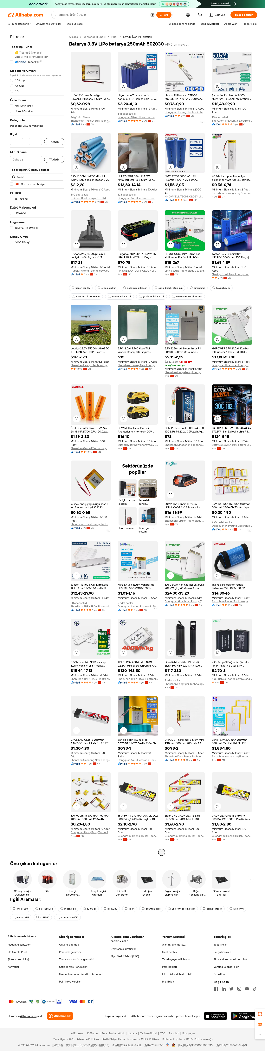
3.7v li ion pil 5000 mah (87, 296)
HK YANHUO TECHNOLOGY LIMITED (138, 270)
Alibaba (73, 36)
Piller (114, 36)
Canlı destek (169, 952)
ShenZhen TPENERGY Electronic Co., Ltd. (232, 120)
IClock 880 (22, 908)
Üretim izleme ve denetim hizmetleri (80, 974)
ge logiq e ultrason (137, 288)
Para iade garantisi (70, 952)
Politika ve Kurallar (70, 981)
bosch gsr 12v (82, 288)
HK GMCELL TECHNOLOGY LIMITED (185, 196)
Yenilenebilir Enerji (95, 36)
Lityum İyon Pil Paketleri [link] (137, 36)
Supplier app (113, 1016)
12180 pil (91, 908)
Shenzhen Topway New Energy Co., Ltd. (138, 365)
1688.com (93, 1033)
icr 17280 (112, 908)
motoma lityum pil (121, 296)
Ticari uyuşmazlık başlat (176, 959)
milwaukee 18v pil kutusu (189, 296)
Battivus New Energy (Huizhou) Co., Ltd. (232, 444)
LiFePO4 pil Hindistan (183, 908)
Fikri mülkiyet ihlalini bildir (177, 974)
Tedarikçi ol (220, 944)
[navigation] (37, 445)
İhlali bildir (168, 981)
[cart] (201, 15)
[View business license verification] (167, 1045)
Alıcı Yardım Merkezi (174, 944)
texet (131, 908)
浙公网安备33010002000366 (196, 1045)
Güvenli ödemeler (70, 944)
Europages (188, 1033)
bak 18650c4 (46, 908)
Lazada (132, 1033)
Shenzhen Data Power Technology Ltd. (185, 756)
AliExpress (77, 1033)
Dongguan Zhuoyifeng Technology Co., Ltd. (91, 832)
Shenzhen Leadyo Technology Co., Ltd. (91, 365)
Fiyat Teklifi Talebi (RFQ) (125, 956)
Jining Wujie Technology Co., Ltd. (184, 270)
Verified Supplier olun (226, 966)
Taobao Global (148, 1033)
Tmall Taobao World (113, 1033)
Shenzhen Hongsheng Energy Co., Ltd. (185, 372)
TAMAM (54, 141)
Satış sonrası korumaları (73, 966)
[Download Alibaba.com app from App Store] (215, 1016)
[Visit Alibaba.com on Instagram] (239, 988)
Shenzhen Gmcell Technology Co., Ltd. (91, 448)
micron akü (22, 917)
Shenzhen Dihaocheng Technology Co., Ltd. (185, 444)
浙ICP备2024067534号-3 (231, 1045)
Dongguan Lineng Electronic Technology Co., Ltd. (185, 112)
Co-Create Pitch (18, 952)
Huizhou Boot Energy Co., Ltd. (88, 198)
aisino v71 (238, 908)
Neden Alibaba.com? (20, 944)
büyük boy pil (223, 288)
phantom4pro (153, 908)
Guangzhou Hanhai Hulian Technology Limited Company (138, 835)
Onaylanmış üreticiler (123, 948)
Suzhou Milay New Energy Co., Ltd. (138, 444)
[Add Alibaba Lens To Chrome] (60, 1016)
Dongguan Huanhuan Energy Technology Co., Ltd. (232, 365)
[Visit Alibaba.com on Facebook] (216, 988)
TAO (162, 1033)
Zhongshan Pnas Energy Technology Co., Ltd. (91, 120)
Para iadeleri (169, 966)
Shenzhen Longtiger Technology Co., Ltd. (185, 683)
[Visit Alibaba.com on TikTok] (254, 988)
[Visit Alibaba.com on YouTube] (247, 988)
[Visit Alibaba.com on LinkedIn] (223, 988)
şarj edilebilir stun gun (170, 288)
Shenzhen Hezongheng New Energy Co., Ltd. (232, 193)
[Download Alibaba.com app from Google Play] (244, 1016)
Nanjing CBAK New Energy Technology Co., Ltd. (232, 274)
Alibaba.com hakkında (22, 936)
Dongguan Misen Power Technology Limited (138, 117)
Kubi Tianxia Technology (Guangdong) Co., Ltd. (232, 678)
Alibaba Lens (28, 1016)
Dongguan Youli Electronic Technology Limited (138, 198)
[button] (152, 14)
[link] (260, 1014)
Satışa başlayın (222, 952)
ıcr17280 (44, 917)
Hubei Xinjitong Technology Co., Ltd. (91, 270)
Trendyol (174, 1033)
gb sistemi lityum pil (153, 296)
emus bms (199, 288)
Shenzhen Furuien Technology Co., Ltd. (185, 520)
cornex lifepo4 (214, 908)
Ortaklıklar (220, 974)
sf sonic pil (70, 908)
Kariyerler (13, 966)
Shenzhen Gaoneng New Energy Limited (91, 759)
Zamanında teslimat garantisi (76, 959)
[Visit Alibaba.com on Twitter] (231, 988)
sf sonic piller (108, 288)
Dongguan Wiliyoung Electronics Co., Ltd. (232, 525)
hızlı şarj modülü (69, 917)
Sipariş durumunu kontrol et (230, 959)
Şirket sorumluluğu (19, 959)
